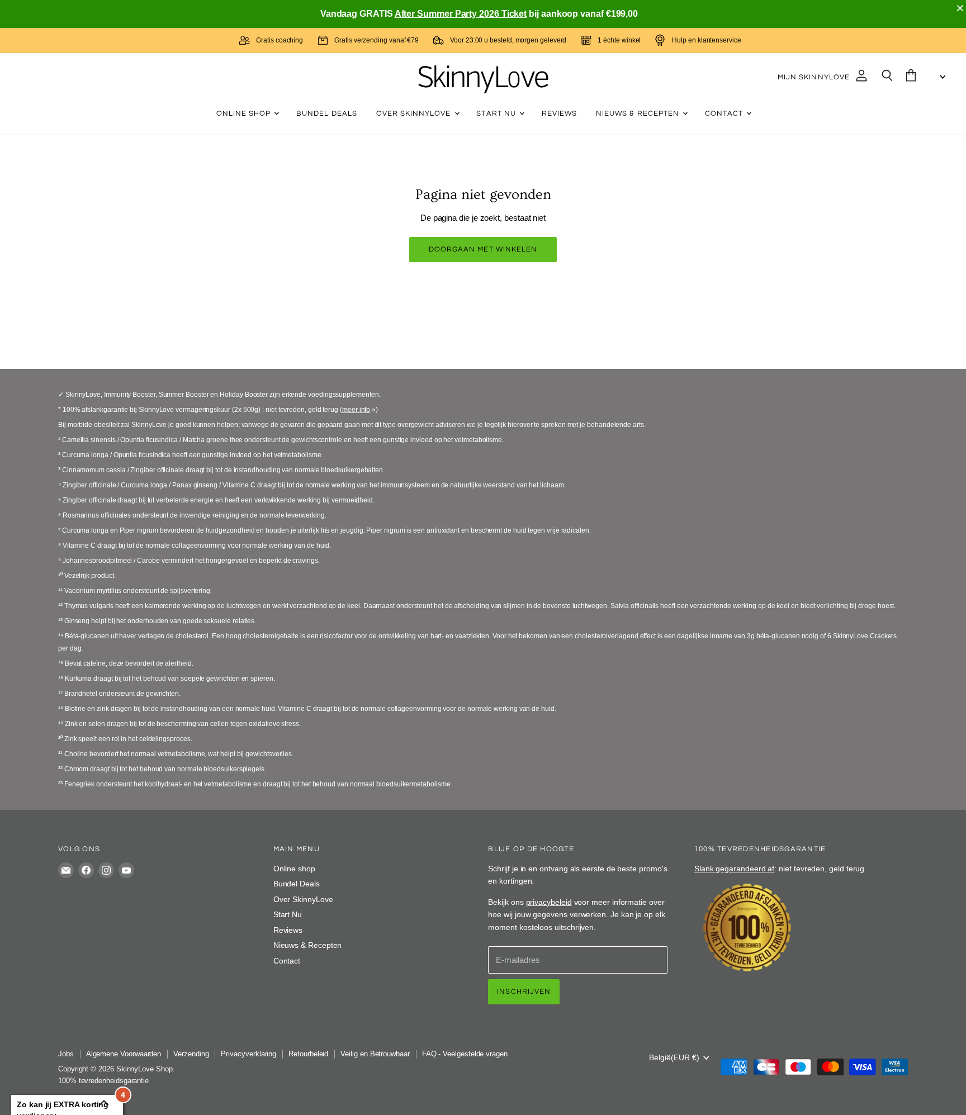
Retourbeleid (308, 1054)
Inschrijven (524, 991)
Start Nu (497, 113)
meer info (356, 410)
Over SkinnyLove (414, 113)
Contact (725, 113)
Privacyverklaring (248, 1054)
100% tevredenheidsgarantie (103, 1080)
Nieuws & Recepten (638, 113)
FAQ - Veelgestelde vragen (465, 1054)
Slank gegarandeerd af (734, 868)
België (674, 1057)
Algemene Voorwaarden (124, 1054)
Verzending (191, 1054)
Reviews (559, 113)
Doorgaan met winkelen (483, 249)
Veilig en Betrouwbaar (374, 1054)
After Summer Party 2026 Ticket (461, 13)
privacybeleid (549, 902)
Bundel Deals (326, 113)
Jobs (66, 1054)
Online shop (244, 113)
